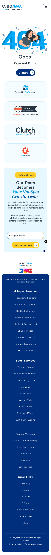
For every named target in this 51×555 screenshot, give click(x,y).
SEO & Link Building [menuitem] (25, 419)
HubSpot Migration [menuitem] (25, 311)
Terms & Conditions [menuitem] (33, 544)
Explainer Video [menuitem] (25, 400)
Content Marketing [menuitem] (25, 433)
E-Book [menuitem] (25, 503)
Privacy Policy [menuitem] (15, 544)
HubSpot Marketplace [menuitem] (25, 344)
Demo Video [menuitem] (25, 406)
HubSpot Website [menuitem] (26, 330)
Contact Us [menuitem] (25, 496)
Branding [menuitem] (25, 386)
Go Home (23, 72)
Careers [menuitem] (26, 490)
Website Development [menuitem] (25, 373)
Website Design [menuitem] (26, 367)
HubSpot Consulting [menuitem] (25, 337)
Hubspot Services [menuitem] (25, 291)
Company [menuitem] (25, 483)
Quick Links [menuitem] (25, 477)
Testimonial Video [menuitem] (25, 413)
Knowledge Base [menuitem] (25, 509)
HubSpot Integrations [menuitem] (25, 317)
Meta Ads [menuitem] (25, 460)
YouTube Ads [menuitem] (25, 466)
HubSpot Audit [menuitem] (25, 350)
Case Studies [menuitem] (25, 516)
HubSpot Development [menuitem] (25, 324)
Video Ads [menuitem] (25, 393)
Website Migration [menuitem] (25, 380)
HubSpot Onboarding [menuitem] (25, 297)
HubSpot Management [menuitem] (25, 304)
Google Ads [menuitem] (25, 453)
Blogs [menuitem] (25, 523)
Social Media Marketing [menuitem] (25, 440)
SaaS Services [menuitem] (25, 360)
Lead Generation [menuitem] (25, 447)
